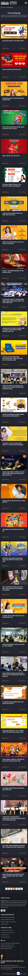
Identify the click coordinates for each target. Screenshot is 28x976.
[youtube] (4, 910)
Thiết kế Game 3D (5, 924)
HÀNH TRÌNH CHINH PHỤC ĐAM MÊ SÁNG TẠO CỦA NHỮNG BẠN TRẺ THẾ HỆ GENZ (13, 675)
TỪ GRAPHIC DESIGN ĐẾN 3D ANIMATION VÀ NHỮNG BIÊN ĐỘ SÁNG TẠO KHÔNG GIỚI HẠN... (13, 818)
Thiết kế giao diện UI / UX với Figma (8, 922)
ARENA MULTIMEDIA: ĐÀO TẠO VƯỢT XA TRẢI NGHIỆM (13, 645)
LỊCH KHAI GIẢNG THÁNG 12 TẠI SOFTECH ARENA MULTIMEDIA (11, 185)
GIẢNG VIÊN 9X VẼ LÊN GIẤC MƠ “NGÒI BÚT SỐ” (13, 501)
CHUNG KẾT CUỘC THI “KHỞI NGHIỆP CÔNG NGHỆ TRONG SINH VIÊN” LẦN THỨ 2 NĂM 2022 (13, 301)
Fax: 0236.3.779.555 (6, 948)
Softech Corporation (6, 973)
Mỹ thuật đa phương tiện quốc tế (7, 917)
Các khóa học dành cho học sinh (7, 932)
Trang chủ (3, 7)
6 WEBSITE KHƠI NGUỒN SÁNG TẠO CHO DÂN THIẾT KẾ (13, 702)
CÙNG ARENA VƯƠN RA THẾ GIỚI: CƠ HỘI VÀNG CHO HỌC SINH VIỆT (13, 760)
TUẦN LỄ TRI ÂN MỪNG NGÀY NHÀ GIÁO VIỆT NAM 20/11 (12, 214)
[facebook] (2, 910)
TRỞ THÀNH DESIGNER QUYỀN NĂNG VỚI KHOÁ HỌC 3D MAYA (13, 127)
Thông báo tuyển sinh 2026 (7, 930)
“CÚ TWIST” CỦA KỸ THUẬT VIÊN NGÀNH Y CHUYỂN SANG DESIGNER (12, 444)
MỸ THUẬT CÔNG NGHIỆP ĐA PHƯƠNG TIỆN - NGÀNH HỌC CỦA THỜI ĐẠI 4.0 (13, 846)
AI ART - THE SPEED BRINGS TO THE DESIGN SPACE (13, 271)
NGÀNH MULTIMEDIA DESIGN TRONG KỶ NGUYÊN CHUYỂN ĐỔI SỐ (13, 415)
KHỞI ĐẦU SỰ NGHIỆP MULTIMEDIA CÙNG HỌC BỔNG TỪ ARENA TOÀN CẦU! (12, 560)
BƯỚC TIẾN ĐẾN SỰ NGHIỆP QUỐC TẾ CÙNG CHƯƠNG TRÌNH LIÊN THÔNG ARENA (13, 876)
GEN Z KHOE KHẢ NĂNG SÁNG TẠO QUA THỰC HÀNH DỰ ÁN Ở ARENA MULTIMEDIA (12, 588)
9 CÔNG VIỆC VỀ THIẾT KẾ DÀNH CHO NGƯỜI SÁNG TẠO (13, 616)
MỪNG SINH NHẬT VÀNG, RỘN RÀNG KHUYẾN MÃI (13, 99)
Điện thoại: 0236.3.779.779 (8, 945)
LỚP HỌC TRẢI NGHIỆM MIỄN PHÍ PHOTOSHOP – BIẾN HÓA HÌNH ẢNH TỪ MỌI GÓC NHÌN (12, 358)
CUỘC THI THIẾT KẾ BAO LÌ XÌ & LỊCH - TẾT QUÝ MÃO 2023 (13, 242)
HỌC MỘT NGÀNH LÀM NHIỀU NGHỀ (13, 41)
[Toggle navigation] (26, 3)
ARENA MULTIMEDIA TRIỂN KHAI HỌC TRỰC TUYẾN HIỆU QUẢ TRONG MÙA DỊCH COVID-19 (13, 473)
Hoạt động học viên (5, 934)
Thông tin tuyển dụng (5, 937)
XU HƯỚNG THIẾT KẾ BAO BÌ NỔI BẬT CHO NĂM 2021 (13, 789)
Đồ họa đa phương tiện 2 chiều (7, 919)
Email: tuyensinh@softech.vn (8, 946)
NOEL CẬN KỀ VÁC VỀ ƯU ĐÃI (11, 156)
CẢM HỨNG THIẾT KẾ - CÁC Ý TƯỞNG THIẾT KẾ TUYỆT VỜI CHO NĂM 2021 (13, 731)
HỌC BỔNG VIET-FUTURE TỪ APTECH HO (13, 530)
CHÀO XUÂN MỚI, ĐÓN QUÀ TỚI (11, 69)
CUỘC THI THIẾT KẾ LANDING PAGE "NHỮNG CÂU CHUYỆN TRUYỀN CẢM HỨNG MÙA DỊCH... (13, 387)
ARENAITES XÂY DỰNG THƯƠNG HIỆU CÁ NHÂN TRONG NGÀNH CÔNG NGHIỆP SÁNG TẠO (13, 330)
